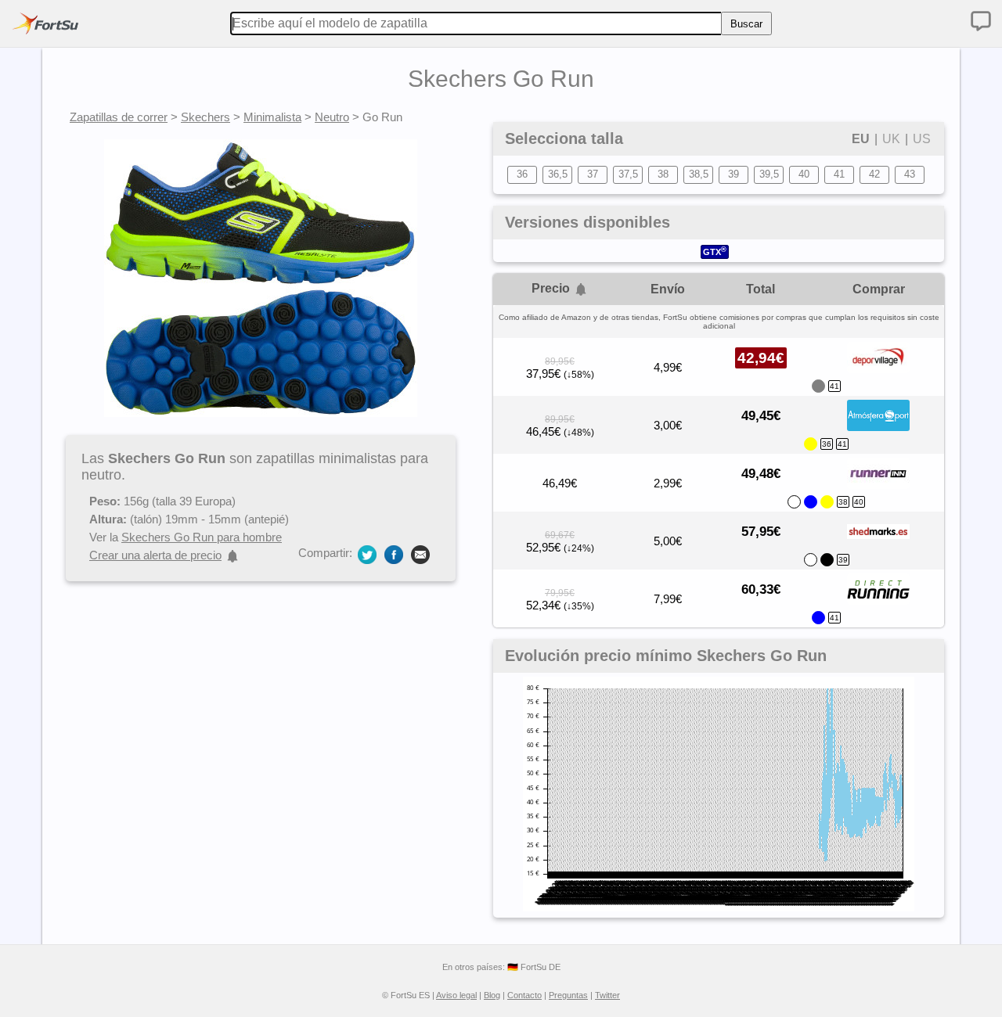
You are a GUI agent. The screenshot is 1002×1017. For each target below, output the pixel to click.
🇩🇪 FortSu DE (533, 967)
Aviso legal (456, 995)
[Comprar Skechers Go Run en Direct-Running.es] (878, 601)
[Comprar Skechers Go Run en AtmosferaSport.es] (878, 427)
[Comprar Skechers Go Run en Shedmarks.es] (878, 543)
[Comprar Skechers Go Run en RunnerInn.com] (878, 485)
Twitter (607, 995)
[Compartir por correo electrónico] (420, 553)
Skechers (205, 117)
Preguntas (568, 995)
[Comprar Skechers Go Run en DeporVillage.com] (878, 369)
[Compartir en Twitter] (367, 553)
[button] (581, 289)
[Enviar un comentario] (981, 21)
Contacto (524, 995)
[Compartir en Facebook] (393, 553)
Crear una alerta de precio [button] (155, 555)
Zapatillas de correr (119, 117)
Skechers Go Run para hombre (201, 537)
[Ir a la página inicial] (45, 23)
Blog (492, 995)
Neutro (332, 117)
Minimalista (272, 117)
